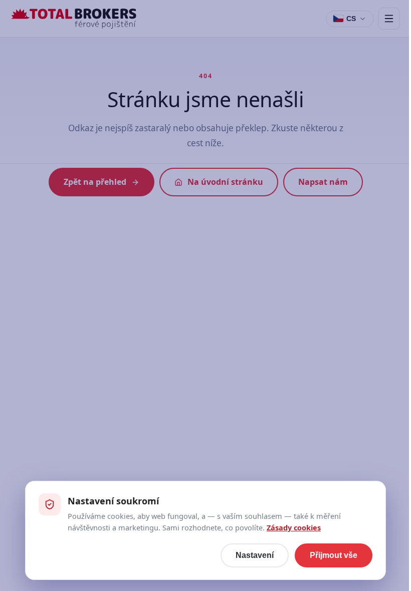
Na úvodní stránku (225, 181)
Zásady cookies (294, 527)
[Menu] (389, 19)
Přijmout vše (333, 555)
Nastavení (255, 555)
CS (351, 19)
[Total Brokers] (73, 19)
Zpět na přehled (95, 181)
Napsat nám (323, 181)
